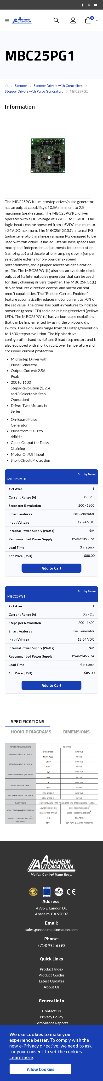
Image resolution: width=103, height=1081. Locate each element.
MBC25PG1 (16, 596)
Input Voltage (19, 522)
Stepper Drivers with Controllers (58, 85)
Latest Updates (51, 981)
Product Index (51, 969)
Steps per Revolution (25, 506)
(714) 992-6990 (51, 945)
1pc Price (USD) (20, 556)
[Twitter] (89, 5)
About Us (52, 987)
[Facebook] (83, 5)
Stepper (21, 85)
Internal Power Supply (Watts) (31, 531)
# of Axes (16, 489)
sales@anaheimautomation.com (51, 929)
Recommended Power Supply (30, 539)
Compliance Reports (51, 1022)
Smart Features (20, 514)
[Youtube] (95, 5)
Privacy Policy (51, 1016)
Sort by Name (87, 474)
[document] (52, 1053)
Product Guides (51, 975)
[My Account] (73, 20)
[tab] (27, 721)
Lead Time (16, 547)
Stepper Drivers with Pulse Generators (34, 91)
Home (6, 86)
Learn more (21, 1057)
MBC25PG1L (17, 479)
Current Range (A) (22, 497)
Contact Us (51, 1011)
